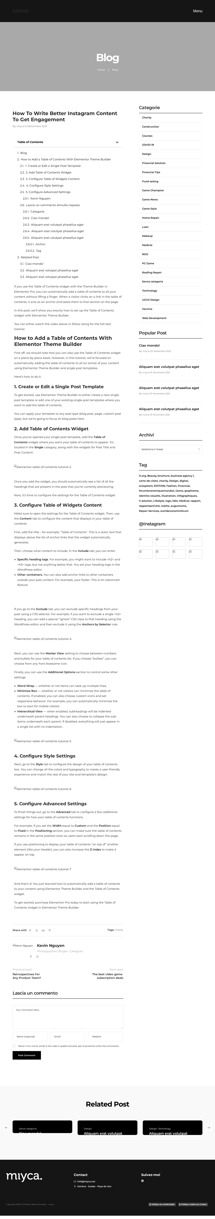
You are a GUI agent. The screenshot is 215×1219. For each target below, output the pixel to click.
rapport (195, 500)
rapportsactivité (149, 505)
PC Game (148, 263)
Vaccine (147, 308)
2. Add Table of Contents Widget (48, 172)
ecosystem (146, 485)
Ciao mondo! (40, 218)
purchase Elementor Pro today (57, 902)
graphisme (191, 490)
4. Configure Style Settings (44, 185)
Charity (18, 108)
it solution (145, 500)
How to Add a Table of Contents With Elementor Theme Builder (66, 159)
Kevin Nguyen (40, 198)
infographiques (187, 495)
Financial (184, 485)
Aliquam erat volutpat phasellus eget (57, 224)
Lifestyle (158, 500)
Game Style (149, 208)
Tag (38, 250)
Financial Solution (154, 163)
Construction (150, 126)
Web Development (154, 318)
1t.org (142, 475)
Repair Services (149, 510)
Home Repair (150, 217)
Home (101, 69)
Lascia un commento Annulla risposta (53, 205)
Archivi (40, 244)
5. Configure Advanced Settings (48, 192)
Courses (147, 135)
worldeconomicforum (174, 510)
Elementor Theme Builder (60, 907)
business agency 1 (182, 475)
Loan (145, 226)
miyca (20, 126)
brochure (164, 475)
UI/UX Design (150, 299)
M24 (175, 500)
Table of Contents (46, 286)
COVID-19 (148, 144)
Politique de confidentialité (163, 1204)
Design (146, 153)
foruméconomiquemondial (156, 490)
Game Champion (153, 190)
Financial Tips (151, 172)
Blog (23, 153)
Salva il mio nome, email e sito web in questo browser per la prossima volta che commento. (68, 1046)
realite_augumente (173, 505)
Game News (150, 199)
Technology (149, 290)
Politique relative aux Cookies (194, 1204)
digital (184, 480)
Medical (147, 245)
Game (179, 490)
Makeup (147, 235)
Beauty (151, 475)
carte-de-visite (148, 480)
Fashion (171, 485)
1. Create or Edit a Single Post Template (53, 166)
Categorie (37, 211)
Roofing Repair (152, 272)
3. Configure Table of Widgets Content (53, 179)
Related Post (30, 257)
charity (119, 929)
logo (168, 500)
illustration (168, 495)
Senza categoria (152, 281)
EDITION (159, 485)
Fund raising (150, 181)
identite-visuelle (149, 495)
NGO (145, 254)
